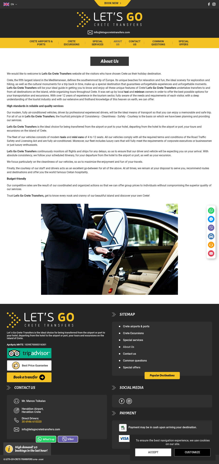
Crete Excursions (71, 43)
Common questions (158, 43)
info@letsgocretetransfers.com (112, 32)
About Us (118, 43)
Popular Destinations (162, 375)
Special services (97, 43)
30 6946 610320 (32, 421)
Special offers (184, 43)
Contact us (134, 43)
